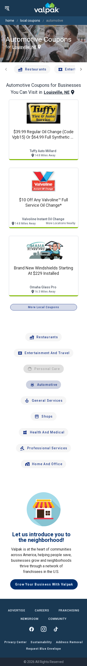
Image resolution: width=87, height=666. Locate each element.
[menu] (7, 8)
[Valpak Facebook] (31, 629)
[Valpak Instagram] (43, 629)
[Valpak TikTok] (56, 629)
